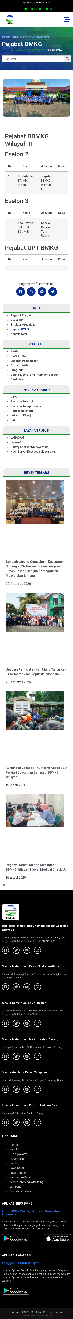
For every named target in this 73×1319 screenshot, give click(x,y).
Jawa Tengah (18, 1172)
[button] (20, 291)
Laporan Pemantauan (24, 360)
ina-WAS (16, 442)
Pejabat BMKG (20, 329)
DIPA (14, 396)
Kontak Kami (19, 333)
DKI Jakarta (17, 1158)
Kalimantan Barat (20, 1177)
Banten (14, 1144)
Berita (14, 351)
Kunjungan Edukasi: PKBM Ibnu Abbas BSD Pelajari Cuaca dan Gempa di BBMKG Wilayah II (36, 772)
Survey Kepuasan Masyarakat (29, 447)
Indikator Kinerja (21, 415)
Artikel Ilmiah (19, 365)
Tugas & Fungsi (21, 315)
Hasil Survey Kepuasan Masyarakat (33, 451)
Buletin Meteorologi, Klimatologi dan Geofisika (34, 377)
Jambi (14, 1163)
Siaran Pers (18, 356)
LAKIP (14, 420)
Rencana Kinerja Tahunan (27, 406)
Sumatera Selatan (21, 1191)
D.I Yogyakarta (18, 1154)
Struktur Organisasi (23, 324)
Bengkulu (15, 1149)
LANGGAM (17, 437)
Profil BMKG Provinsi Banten (25, 37)
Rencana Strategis (22, 401)
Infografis (17, 370)
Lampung (15, 1186)
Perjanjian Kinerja (22, 410)
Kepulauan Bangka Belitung (26, 1182)
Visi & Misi (17, 319)
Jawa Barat (17, 1168)
